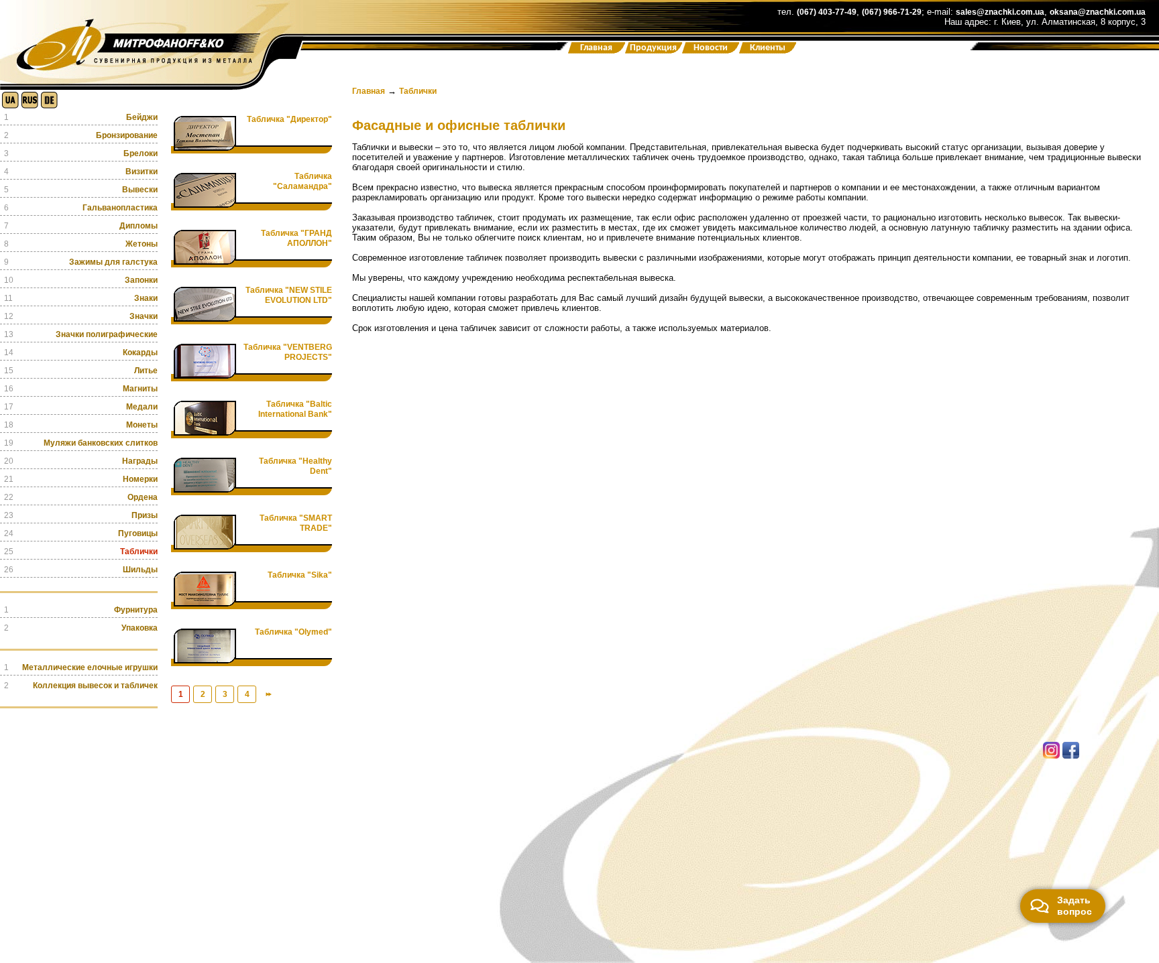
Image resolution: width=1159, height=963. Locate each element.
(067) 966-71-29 (892, 12)
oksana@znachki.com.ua (1098, 12)
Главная (596, 48)
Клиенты (767, 48)
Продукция (653, 48)
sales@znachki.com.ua (1000, 12)
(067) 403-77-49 (827, 12)
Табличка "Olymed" (293, 632)
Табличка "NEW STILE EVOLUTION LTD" (288, 295)
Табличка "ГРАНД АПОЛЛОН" (296, 238)
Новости (711, 48)
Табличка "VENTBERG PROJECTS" (287, 352)
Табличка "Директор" (289, 119)
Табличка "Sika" (300, 575)
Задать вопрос (1074, 906)
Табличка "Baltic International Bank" (295, 409)
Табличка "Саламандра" (302, 181)
